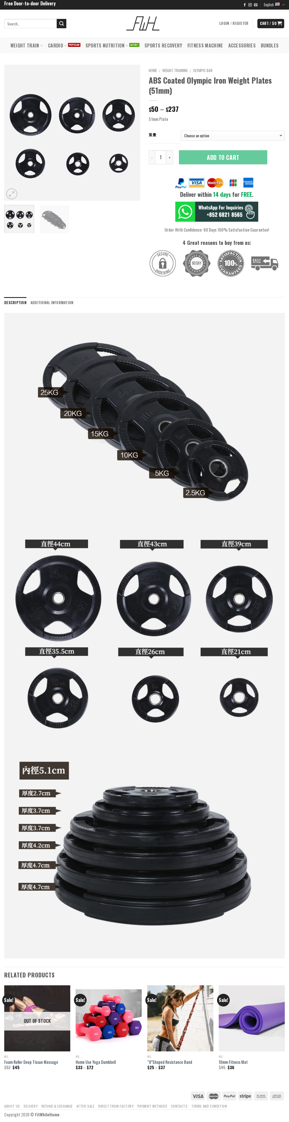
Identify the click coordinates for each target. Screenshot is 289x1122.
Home (153, 70)
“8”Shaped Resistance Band (169, 1062)
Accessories (242, 45)
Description (15, 302)
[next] (130, 132)
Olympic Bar (203, 70)
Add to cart (223, 157)
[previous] (14, 132)
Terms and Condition (209, 1106)
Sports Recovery (163, 45)
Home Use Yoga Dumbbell (96, 1062)
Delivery (31, 1106)
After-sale (85, 1106)
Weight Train (24, 45)
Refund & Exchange (57, 1106)
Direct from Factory (116, 1106)
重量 (152, 135)
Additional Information (52, 302)
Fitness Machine (205, 45)
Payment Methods (152, 1106)
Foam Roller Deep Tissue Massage (31, 1062)
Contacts (179, 1106)
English (269, 4)
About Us (12, 1106)
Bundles (270, 45)
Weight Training (175, 70)
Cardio (55, 45)
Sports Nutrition (105, 45)
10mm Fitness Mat (233, 1062)
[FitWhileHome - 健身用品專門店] (144, 23)
